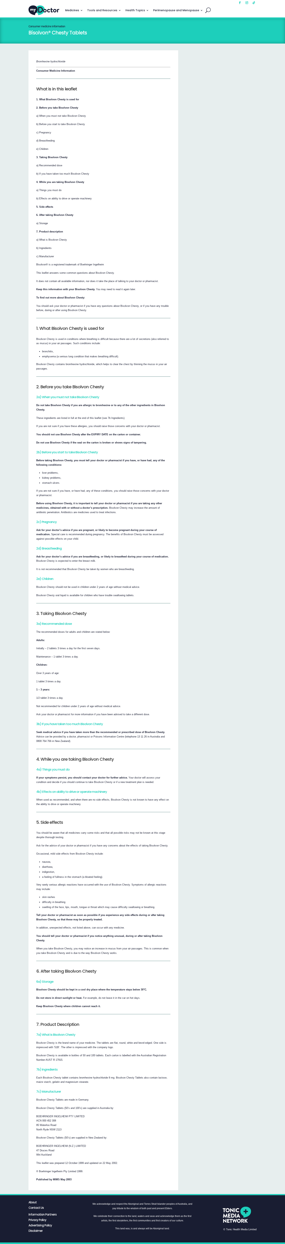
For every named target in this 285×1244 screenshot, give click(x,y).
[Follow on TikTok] (253, 2)
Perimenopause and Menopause (176, 10)
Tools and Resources (102, 10)
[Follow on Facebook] (240, 2)
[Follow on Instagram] (247, 2)
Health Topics (135, 10)
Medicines (72, 10)
